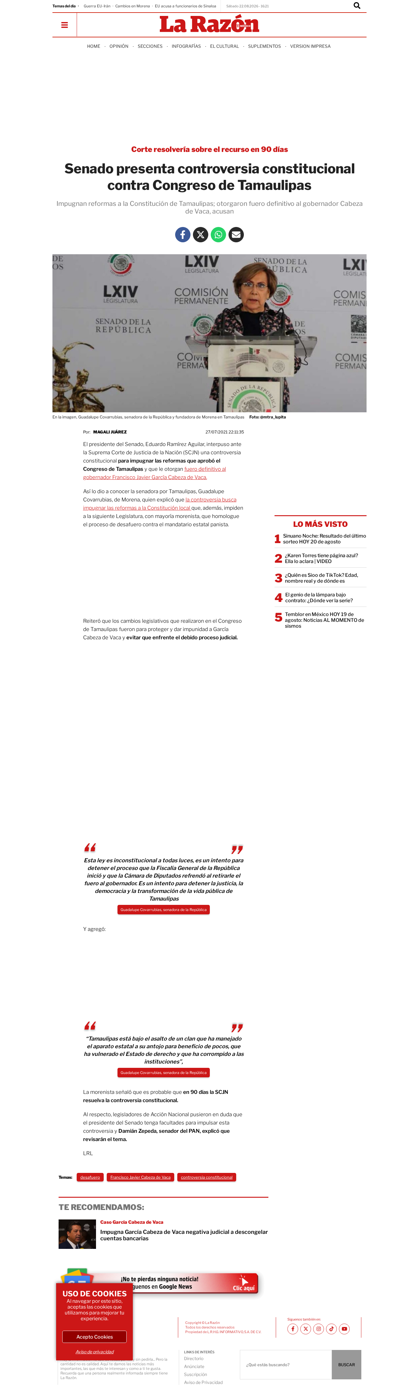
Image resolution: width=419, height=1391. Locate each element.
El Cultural (224, 46)
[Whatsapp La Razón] (218, 234)
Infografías (186, 46)
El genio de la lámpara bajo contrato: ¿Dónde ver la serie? (319, 597)
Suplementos (264, 46)
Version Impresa (310, 46)
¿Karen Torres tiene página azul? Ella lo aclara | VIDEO (321, 558)
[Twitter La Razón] (200, 234)
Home (93, 46)
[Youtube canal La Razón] (344, 1329)
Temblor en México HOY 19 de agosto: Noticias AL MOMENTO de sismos (324, 620)
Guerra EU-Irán (97, 6)
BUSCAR (346, 1364)
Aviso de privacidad (94, 1351)
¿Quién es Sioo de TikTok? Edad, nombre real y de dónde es (321, 578)
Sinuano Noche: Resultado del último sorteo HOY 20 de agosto (324, 539)
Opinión (119, 46)
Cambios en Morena (132, 6)
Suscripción (195, 1374)
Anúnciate (194, 1366)
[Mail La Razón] (236, 234)
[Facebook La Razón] (182, 234)
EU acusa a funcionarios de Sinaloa (185, 6)
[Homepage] (209, 24)
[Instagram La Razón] (318, 1329)
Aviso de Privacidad (203, 1382)
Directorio (193, 1358)
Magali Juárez (110, 431)
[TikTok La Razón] (331, 1329)
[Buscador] (357, 6)
